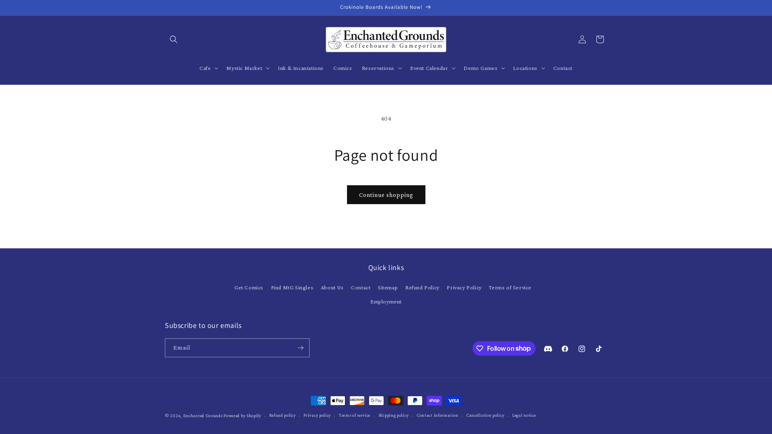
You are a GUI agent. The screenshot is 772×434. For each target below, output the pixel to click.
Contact (360, 287)
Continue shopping (386, 195)
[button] (174, 39)
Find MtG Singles (292, 287)
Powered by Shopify (242, 415)
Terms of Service (510, 287)
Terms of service (354, 415)
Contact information (437, 415)
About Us (332, 287)
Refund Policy (422, 287)
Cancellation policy (485, 415)
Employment (386, 301)
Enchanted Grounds (203, 415)
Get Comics (248, 287)
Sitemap (388, 287)
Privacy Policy (464, 287)
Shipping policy (393, 415)
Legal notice (524, 415)
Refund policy (282, 415)
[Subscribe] (300, 347)
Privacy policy (317, 415)
